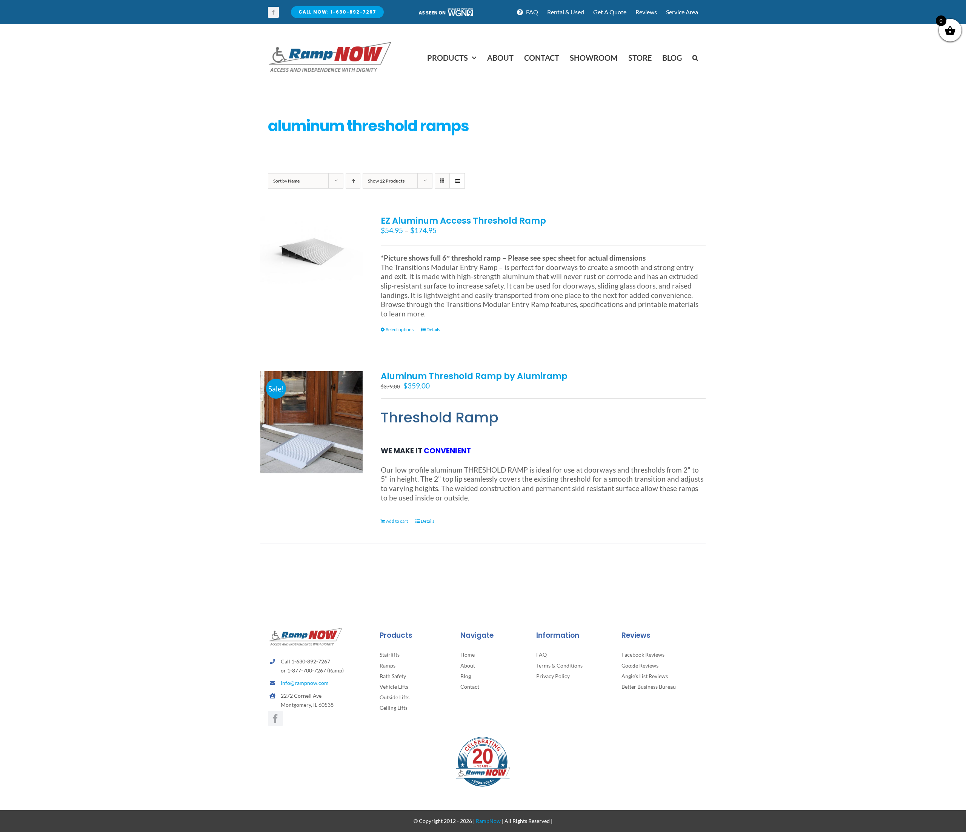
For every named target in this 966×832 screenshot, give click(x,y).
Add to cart (397, 521)
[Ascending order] (353, 181)
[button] (695, 58)
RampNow (488, 821)
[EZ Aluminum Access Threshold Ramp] (311, 250)
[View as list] (457, 180)
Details (433, 329)
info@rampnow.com (305, 683)
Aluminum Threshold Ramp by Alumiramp (474, 376)
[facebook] (273, 12)
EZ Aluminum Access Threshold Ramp (463, 221)
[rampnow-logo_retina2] (330, 42)
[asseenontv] (445, 10)
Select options (400, 329)
